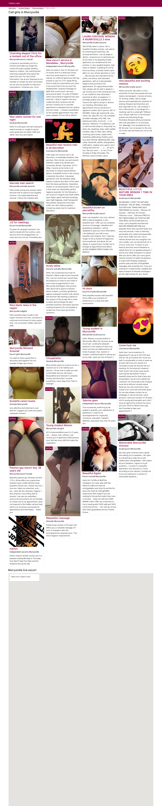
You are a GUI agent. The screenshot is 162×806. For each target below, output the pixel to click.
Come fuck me (127, 345)
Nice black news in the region (23, 306)
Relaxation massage (58, 518)
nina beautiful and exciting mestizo (134, 82)
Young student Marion (59, 425)
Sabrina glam (90, 400)
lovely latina (53, 265)
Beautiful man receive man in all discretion (61, 146)
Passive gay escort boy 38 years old (25, 469)
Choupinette (53, 358)
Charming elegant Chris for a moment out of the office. (26, 55)
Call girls (12, 8)
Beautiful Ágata (92, 473)
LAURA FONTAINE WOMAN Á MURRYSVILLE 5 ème (99, 38)
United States (24, 8)
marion (14, 548)
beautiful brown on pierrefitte (94, 209)
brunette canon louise (22, 401)
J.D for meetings (19, 222)
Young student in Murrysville (92, 330)
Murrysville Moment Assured (21, 349)
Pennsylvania (37, 8)
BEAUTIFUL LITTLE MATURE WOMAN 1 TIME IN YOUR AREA (135, 192)
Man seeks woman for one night (25, 118)
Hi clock (87, 288)
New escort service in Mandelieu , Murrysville (59, 62)
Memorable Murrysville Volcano (132, 444)
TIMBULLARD (14, 3)
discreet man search (22, 183)
